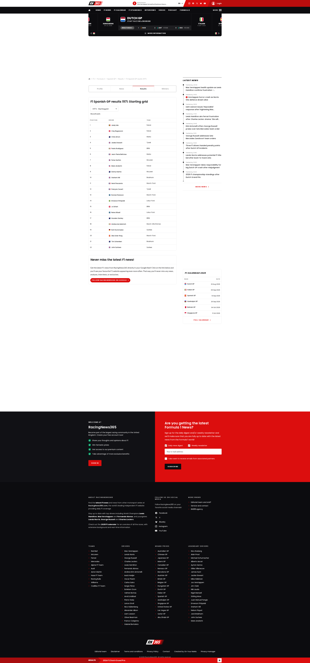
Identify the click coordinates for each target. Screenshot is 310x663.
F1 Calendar (120, 10)
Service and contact (199, 506)
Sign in (95, 463)
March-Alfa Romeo (154, 224)
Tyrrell (149, 142)
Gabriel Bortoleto (131, 624)
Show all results (95, 114)
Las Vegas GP (163, 610)
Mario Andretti (116, 166)
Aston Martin (96, 572)
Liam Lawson (129, 614)
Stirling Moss (196, 596)
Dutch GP (162, 589)
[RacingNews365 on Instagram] (189, 3)
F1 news (107, 10)
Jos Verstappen (197, 582)
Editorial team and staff (201, 502)
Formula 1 (101, 79)
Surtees (149, 230)
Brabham (150, 177)
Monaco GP (162, 569)
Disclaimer (115, 651)
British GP (161, 579)
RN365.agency (197, 509)
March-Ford (151, 183)
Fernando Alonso (125, 516)
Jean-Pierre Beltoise (119, 154)
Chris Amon (115, 137)
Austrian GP (162, 575)
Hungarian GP (163, 586)
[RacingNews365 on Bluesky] (201, 3)
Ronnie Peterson (117, 195)
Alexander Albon (131, 610)
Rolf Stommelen (117, 230)
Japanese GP (163, 558)
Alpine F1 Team (97, 565)
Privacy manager (208, 651)
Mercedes (95, 562)
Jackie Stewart (116, 142)
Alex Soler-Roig (116, 235)
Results (121, 79)
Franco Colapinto (131, 621)
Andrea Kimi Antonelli (133, 572)
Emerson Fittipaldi (118, 201)
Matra (149, 137)
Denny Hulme (116, 172)
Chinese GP (162, 554)
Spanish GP (111, 79)
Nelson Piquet (196, 610)
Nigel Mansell (196, 593)
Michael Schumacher (200, 558)
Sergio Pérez (129, 586)
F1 (94, 79)
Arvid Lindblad (130, 596)
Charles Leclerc (126, 519)
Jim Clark (195, 586)
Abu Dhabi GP (163, 617)
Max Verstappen (105, 516)
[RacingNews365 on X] (197, 3)
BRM (148, 148)
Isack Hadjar (129, 575)
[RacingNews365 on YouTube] (205, 3)
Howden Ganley (117, 218)
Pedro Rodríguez (117, 148)
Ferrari (149, 125)
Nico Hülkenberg (131, 607)
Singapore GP (163, 603)
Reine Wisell (115, 212)
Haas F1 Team (97, 575)
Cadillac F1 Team (98, 586)
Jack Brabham (197, 614)
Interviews (150, 10)
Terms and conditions (133, 651)
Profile (100, 89)
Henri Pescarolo (117, 183)
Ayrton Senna (196, 565)
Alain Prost (195, 554)
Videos (162, 10)
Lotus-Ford (151, 201)
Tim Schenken (116, 241)
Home (98, 10)
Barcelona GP (163, 572)
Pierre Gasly (129, 600)
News (121, 89)
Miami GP (162, 562)
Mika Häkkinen (197, 579)
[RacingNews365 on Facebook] (193, 3)
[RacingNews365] (95, 3)
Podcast (172, 10)
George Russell (108, 519)
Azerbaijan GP (163, 600)
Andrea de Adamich (118, 224)
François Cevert (117, 189)
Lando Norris (94, 519)
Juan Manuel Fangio (199, 600)
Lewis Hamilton (130, 565)
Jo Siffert (114, 206)
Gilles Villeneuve (197, 569)
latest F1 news (102, 503)
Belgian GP (162, 582)
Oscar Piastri (129, 579)
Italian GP (162, 593)
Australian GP (163, 551)
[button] (108, 22)
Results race (127, 28)
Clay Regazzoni (117, 131)
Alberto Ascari (197, 562)
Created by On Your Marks (185, 651)
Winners (165, 89)
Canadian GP (163, 565)
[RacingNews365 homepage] (89, 10)
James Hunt (196, 572)
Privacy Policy (152, 651)
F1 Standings (135, 10)
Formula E (185, 10)
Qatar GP (161, 614)
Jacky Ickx (115, 125)
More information (157, 33)
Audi (93, 569)
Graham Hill (115, 177)
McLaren (150, 160)
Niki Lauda (195, 589)
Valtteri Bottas (130, 593)
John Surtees (116, 247)
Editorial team (101, 651)
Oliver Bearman (130, 617)
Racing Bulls (96, 579)
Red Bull (94, 551)
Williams (94, 582)
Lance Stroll (129, 603)
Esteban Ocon (130, 589)
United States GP (165, 607)
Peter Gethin (116, 160)
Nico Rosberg (196, 551)
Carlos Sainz (129, 582)
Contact (166, 651)
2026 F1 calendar (108, 524)
